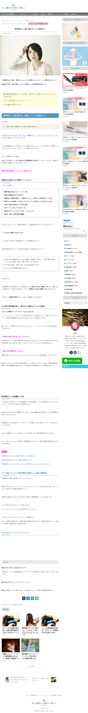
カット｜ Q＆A (70, 256)
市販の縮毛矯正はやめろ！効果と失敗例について (17, 460)
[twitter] (24, 598)
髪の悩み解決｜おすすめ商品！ (74, 252)
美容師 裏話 (69, 289)
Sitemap (73, 14)
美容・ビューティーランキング (71, 228)
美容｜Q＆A (69, 270)
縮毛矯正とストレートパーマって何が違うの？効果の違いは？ (30, 656)
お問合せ (60, 695)
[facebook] (28, 598)
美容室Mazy (34, 695)
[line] (36, 598)
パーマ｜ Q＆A (70, 259)
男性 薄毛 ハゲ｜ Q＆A (72, 282)
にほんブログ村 (68, 222)
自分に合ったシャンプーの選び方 (29, 14)
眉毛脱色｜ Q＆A (70, 274)
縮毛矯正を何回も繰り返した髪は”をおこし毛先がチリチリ (24, 135)
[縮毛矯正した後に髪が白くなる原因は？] (32, 598)
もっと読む (31, 666)
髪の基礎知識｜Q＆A (72, 285)
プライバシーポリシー (44, 695)
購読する (67, 366)
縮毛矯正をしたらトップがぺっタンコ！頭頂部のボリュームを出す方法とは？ (26, 464)
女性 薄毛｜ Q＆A (71, 278)
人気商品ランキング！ (72, 248)
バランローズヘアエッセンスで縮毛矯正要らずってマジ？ (19, 509)
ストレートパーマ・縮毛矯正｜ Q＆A (12, 604)
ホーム (68, 241)
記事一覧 (68, 245)
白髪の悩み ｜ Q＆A (71, 267)
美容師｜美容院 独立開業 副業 (74, 293)
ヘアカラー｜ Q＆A (71, 263)
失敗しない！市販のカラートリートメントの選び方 (54, 14)
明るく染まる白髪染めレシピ (9, 14)
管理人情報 (53, 695)
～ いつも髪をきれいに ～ (44, 708)
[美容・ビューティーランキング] (68, 226)
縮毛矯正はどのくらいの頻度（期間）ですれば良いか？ (19, 456)
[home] (79, 352)
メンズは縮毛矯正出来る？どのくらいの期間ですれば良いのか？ (50, 630)
